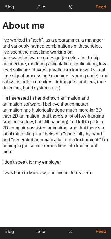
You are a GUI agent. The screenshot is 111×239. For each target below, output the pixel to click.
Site (41, 7)
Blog (9, 7)
